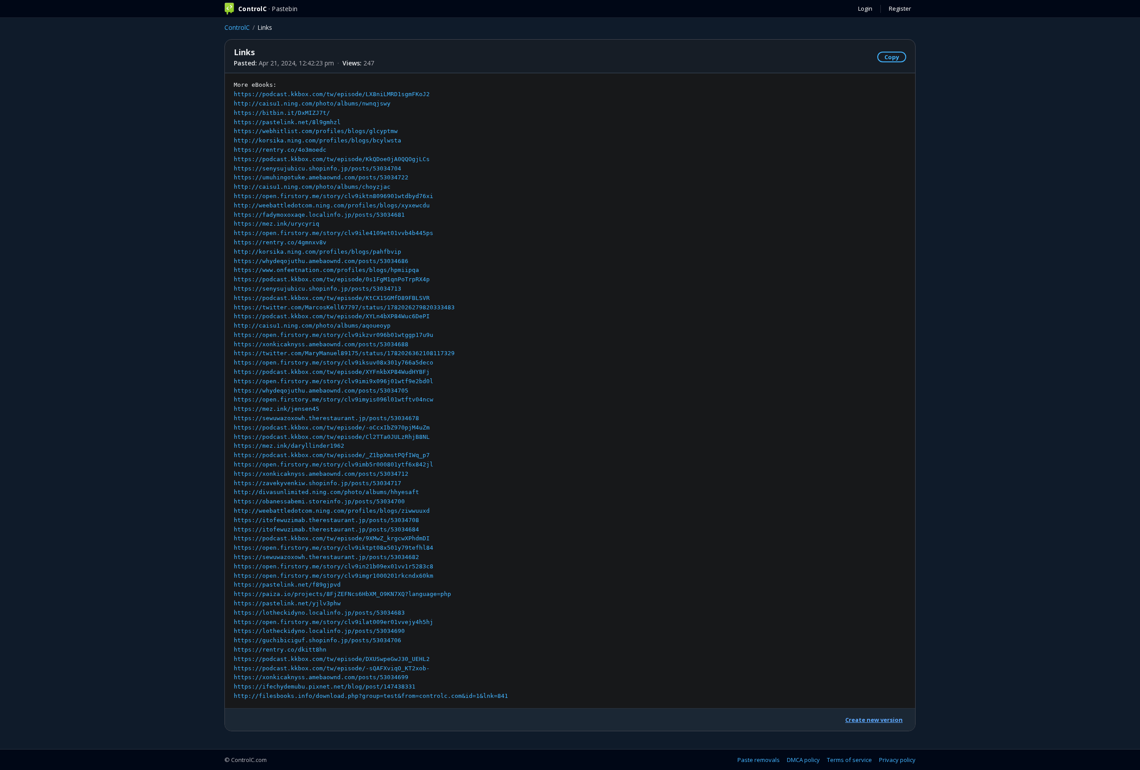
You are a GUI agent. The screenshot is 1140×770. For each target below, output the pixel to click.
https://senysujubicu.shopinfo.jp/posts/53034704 (317, 168)
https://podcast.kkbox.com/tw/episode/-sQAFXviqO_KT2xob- (332, 668)
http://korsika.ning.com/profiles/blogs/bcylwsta (317, 140)
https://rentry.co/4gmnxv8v (280, 242)
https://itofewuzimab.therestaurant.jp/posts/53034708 (326, 520)
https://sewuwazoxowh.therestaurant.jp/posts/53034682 (326, 557)
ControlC (237, 27)
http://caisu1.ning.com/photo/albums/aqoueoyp (312, 325)
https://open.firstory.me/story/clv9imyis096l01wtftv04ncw (333, 399)
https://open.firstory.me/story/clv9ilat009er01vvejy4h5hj (333, 622)
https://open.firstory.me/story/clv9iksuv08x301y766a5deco (333, 362)
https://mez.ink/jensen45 (276, 408)
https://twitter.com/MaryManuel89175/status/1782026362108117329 (344, 353)
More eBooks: (371, 390)
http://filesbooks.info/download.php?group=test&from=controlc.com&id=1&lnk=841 (371, 696)
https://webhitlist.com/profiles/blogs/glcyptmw (316, 131)
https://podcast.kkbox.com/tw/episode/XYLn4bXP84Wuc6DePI (332, 316)
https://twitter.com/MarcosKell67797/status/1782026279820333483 (344, 307)
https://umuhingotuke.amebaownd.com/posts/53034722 (321, 177)
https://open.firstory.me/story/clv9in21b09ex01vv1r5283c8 (333, 566)
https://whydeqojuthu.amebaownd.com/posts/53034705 (321, 390)
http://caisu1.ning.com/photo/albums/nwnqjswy (312, 103)
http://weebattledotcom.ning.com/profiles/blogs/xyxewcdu (332, 205)
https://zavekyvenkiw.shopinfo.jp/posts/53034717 (317, 483)
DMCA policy (803, 760)
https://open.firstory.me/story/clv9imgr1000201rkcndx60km (333, 575)
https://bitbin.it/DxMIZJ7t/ (282, 112)
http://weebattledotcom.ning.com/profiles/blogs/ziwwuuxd (332, 510)
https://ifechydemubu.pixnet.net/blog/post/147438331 (324, 686)
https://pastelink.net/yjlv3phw (287, 603)
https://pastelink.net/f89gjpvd (287, 584)
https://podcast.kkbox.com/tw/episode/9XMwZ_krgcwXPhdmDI (332, 538)
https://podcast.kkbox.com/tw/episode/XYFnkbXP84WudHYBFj (332, 372)
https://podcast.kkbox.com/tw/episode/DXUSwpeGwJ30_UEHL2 (332, 659)
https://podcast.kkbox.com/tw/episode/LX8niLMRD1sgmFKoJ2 (332, 94)
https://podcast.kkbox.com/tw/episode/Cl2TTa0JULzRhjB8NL (332, 437)
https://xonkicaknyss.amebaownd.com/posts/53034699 (321, 677)
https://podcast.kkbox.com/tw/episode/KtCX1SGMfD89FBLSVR (332, 298)
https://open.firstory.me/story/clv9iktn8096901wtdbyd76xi (333, 196)
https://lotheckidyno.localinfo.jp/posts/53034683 (319, 612)
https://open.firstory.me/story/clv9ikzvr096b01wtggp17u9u (333, 335)
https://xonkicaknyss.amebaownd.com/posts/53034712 (321, 473)
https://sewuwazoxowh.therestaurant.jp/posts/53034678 (326, 418)
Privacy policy (897, 760)
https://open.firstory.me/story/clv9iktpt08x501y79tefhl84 (333, 547)
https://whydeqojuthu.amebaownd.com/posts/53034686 (321, 261)
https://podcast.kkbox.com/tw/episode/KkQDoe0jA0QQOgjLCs (332, 159)
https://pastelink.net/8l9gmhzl (287, 122)
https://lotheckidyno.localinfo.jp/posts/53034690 (319, 631)
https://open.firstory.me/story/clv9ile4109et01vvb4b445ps (333, 233)
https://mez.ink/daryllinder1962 (289, 445)
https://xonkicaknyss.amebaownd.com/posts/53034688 (321, 344)
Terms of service (849, 760)
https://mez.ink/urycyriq (276, 223)
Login (865, 8)
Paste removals (758, 760)
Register (900, 8)
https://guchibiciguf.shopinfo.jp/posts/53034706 (317, 640)
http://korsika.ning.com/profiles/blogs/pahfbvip (317, 251)
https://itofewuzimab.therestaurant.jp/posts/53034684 (326, 529)
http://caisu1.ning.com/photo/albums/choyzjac (312, 186)
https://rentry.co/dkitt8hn (280, 649)
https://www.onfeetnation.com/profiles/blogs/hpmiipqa (326, 270)
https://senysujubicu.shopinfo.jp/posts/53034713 (317, 288)
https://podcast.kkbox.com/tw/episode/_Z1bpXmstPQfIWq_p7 (332, 455)
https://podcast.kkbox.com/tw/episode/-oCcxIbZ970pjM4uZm (332, 427)
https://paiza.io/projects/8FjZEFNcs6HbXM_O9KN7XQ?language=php (342, 594)
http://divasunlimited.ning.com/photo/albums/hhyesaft (326, 492)
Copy (891, 57)
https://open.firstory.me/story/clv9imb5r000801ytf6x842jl (333, 464)
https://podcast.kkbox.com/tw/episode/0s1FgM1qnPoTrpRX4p (332, 279)
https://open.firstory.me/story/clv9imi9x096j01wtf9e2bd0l (333, 381)
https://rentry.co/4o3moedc (280, 149)
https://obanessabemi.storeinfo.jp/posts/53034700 (319, 501)
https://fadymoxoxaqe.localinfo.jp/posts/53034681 (319, 214)
